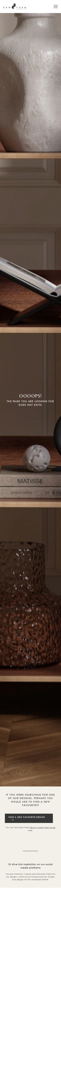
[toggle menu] (56, 6)
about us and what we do (43, 827)
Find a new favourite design (27, 817)
